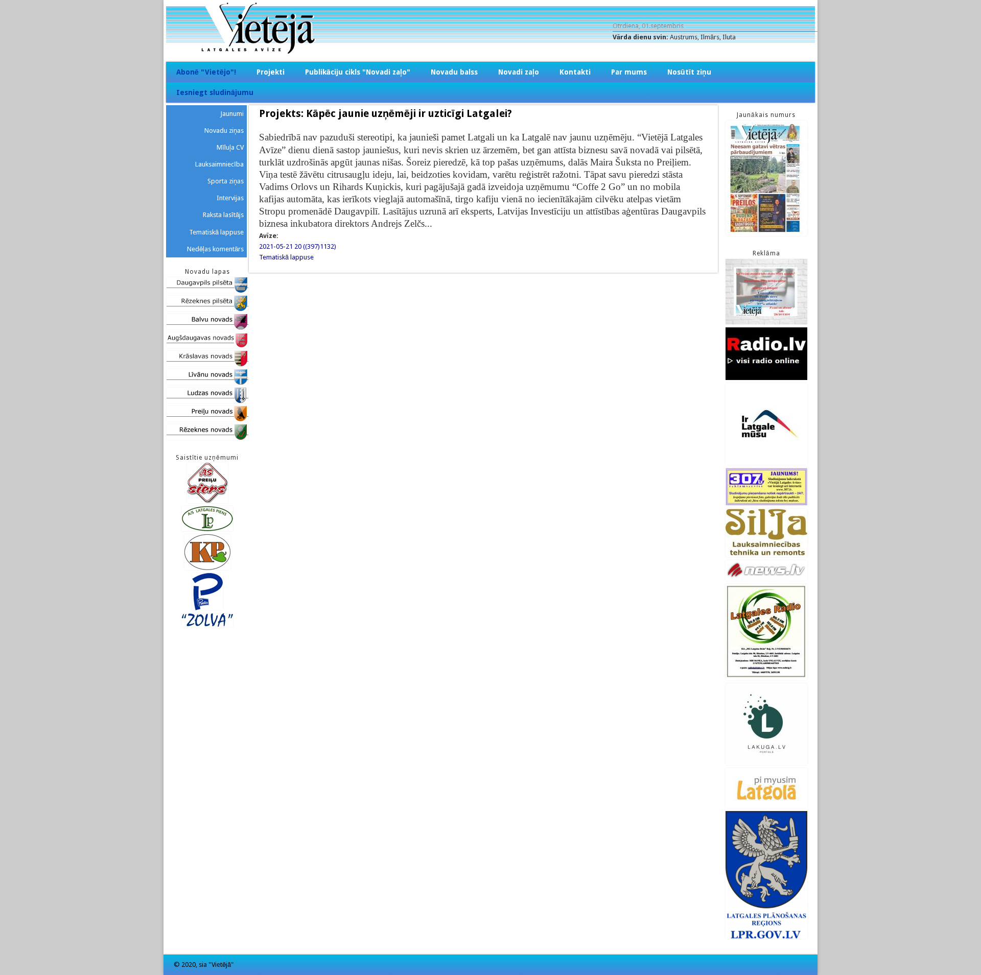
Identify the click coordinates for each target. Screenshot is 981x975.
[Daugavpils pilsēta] (207, 290)
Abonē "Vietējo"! (206, 72)
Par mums (629, 72)
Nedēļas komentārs (215, 249)
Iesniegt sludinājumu (214, 92)
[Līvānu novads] (207, 382)
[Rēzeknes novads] (207, 437)
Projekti (270, 72)
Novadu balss (454, 72)
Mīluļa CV (230, 147)
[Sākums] (490, 51)
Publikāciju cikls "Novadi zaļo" (357, 72)
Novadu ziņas (224, 130)
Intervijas (230, 198)
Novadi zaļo (518, 72)
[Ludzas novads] (207, 401)
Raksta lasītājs (223, 215)
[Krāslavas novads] (207, 364)
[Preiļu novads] (207, 419)
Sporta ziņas (225, 181)
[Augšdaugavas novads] (207, 345)
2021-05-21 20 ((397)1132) (297, 246)
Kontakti (575, 72)
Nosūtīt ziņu (689, 72)
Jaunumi (232, 113)
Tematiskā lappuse (286, 257)
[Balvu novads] (207, 327)
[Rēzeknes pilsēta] (207, 309)
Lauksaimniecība (219, 164)
